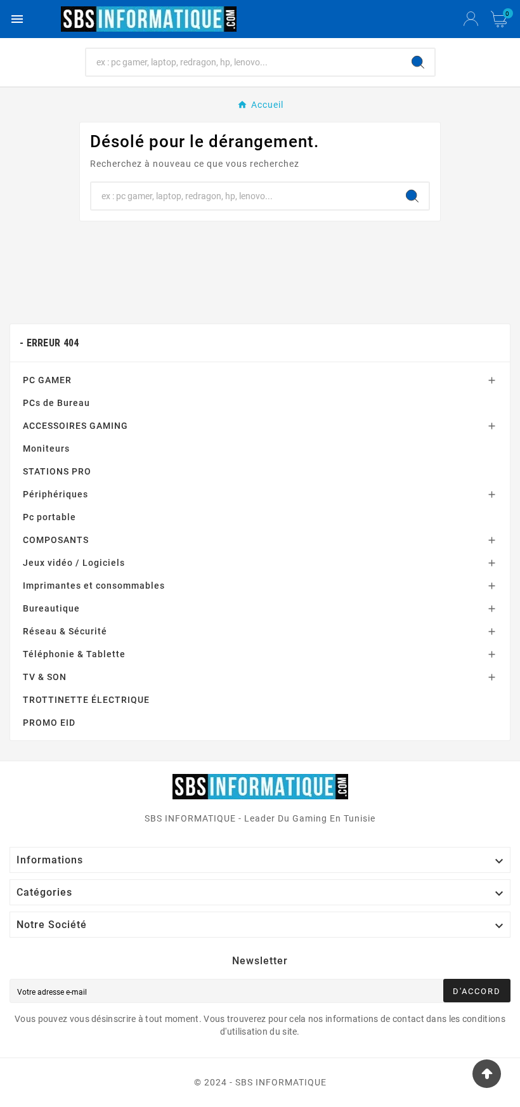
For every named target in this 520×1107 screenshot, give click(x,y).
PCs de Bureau (56, 403)
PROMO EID (49, 722)
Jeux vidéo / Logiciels (74, 563)
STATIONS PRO (57, 471)
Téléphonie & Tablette (74, 654)
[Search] (418, 62)
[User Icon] (471, 19)
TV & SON (45, 677)
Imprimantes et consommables (94, 585)
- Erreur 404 (49, 343)
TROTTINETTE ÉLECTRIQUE (86, 700)
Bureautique (51, 608)
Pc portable (49, 517)
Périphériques (55, 494)
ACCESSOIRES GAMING (75, 426)
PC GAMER (47, 380)
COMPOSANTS (56, 540)
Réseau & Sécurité (65, 631)
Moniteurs (46, 448)
